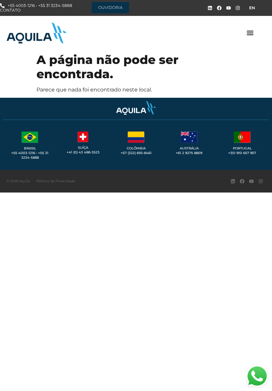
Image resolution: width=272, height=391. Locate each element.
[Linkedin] (210, 8)
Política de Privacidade (55, 181)
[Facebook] (219, 8)
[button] (249, 33)
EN (252, 7)
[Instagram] (237, 8)
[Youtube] (228, 8)
